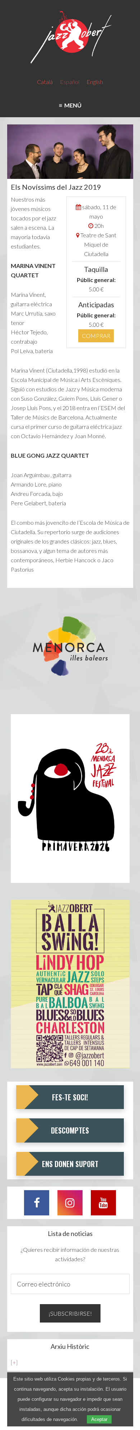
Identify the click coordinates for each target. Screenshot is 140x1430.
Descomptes (70, 1130)
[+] (14, 1362)
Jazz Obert (70, 38)
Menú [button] (71, 105)
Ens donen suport (70, 1163)
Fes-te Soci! (70, 1097)
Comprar (96, 335)
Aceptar (99, 1419)
